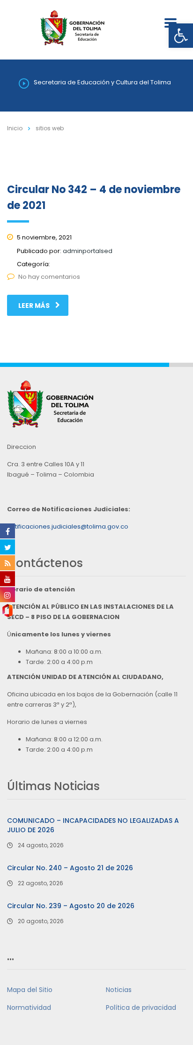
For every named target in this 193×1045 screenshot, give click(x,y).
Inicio (14, 128)
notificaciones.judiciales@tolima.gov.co (67, 526)
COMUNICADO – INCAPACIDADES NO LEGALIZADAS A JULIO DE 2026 (93, 825)
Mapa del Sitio (29, 989)
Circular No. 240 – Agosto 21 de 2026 (70, 868)
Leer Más (34, 305)
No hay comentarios (49, 276)
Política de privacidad (141, 1007)
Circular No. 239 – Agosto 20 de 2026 (70, 906)
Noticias (119, 989)
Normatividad (29, 1007)
